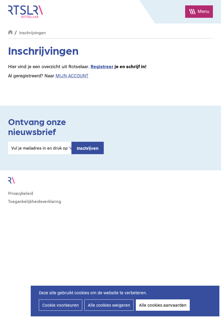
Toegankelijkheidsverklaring (34, 201)
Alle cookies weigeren (109, 305)
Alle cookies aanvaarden (163, 305)
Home (10, 31)
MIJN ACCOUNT (72, 75)
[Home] (25, 11)
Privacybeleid (20, 193)
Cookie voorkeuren (60, 305)
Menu (203, 11)
